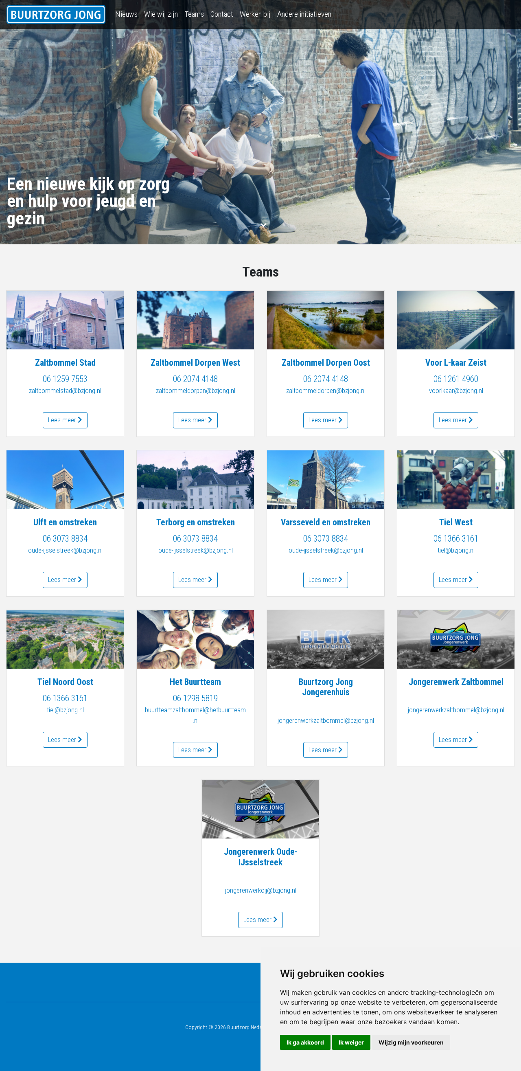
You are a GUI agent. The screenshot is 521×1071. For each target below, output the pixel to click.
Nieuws (126, 14)
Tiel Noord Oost (65, 682)
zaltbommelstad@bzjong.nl (65, 390)
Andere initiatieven (304, 14)
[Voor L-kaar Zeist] (455, 320)
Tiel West (456, 522)
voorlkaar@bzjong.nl (456, 390)
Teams (194, 14)
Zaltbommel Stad (65, 363)
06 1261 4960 (455, 379)
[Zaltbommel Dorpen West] (195, 320)
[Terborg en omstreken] (195, 479)
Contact (221, 14)
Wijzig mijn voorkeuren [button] (411, 1042)
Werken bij (255, 14)
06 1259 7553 (65, 379)
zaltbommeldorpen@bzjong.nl (195, 390)
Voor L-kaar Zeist (455, 363)
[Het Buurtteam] (195, 639)
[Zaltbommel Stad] (65, 320)
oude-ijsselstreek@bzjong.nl (65, 550)
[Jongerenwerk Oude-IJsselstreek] (260, 809)
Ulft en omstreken (65, 522)
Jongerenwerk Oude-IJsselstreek (261, 857)
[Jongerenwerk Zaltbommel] (455, 639)
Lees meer (63, 420)
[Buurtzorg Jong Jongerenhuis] (325, 639)
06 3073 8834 (65, 538)
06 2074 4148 (195, 379)
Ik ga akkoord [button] (305, 1042)
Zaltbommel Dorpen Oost (326, 363)
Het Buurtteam (195, 682)
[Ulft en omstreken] (65, 479)
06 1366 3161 (455, 538)
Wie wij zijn (161, 14)
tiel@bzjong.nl (456, 550)
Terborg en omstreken (195, 522)
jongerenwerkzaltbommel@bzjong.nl (326, 720)
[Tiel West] (455, 479)
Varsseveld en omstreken (325, 522)
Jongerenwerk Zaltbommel (456, 682)
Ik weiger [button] (351, 1042)
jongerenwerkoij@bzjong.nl (260, 890)
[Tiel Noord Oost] (65, 639)
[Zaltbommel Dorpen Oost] (325, 320)
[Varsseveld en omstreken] (325, 479)
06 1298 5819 (195, 698)
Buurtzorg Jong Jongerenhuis (326, 687)
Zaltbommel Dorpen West (195, 363)
